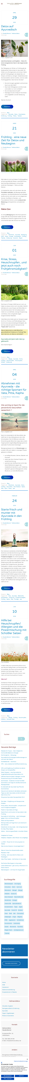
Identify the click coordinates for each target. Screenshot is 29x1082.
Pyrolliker (20, 926)
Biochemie (13, 926)
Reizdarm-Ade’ (5, 852)
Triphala (20, 116)
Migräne (19, 917)
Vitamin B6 (8, 903)
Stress (10, 488)
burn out (19, 887)
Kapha (23, 486)
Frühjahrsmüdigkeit (20, 597)
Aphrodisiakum (16, 903)
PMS (6, 920)
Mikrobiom (8, 890)
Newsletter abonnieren (11, 963)
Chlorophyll (20, 913)
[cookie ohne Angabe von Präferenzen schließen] (27, 1059)
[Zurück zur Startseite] (14, 3)
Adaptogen (8, 917)
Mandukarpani (9, 883)
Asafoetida (17, 923)
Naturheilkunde (18, 897)
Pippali (20, 238)
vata (14, 488)
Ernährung (3, 116)
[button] (2, 3)
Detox (15, 114)
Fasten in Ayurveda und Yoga (9, 810)
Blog (8, 112)
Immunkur (8, 887)
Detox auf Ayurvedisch (7, 820)
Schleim (3, 362)
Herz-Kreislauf (16, 486)
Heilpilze (7, 893)
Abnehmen (11, 234)
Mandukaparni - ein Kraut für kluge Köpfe (13, 870)
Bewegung (24, 234)
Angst (14, 917)
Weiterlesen (7, 106)
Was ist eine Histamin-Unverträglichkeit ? (12, 846)
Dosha (21, 359)
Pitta (2, 488)
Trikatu (14, 116)
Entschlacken (22, 114)
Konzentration (9, 907)
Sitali (10, 913)
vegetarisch (12, 920)
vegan (20, 907)
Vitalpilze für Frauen (7, 835)
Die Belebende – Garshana (8, 761)
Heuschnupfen (10, 360)
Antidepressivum (18, 930)
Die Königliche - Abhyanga (9, 755)
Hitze (6, 913)
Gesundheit (9, 486)
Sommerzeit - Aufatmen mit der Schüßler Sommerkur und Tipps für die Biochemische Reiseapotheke (13, 782)
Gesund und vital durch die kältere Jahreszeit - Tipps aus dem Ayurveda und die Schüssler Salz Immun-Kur (14, 793)
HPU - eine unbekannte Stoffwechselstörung (14, 764)
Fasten (6, 926)
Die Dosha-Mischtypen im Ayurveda (11, 863)
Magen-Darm (8, 930)
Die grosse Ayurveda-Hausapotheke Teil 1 (13, 797)
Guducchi (15, 238)
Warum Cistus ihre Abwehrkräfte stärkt (12, 850)
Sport (6, 488)
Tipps (15, 907)
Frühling (10, 116)
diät (14, 913)
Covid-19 (14, 910)
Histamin (3, 719)
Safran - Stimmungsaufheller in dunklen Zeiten (14, 831)
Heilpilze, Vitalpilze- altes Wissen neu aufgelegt (14, 837)
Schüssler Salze (10, 719)
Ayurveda (10, 114)
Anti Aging (17, 883)
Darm (2, 236)
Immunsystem (18, 360)
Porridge (16, 599)
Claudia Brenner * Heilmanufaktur (11, 33)
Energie (11, 236)
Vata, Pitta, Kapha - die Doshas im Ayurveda (13, 859)
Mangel (14, 890)
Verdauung (9, 238)
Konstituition (8, 923)
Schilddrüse (20, 920)
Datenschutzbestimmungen (21, 1061)
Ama (9, 596)
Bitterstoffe (21, 596)
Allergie (10, 359)
